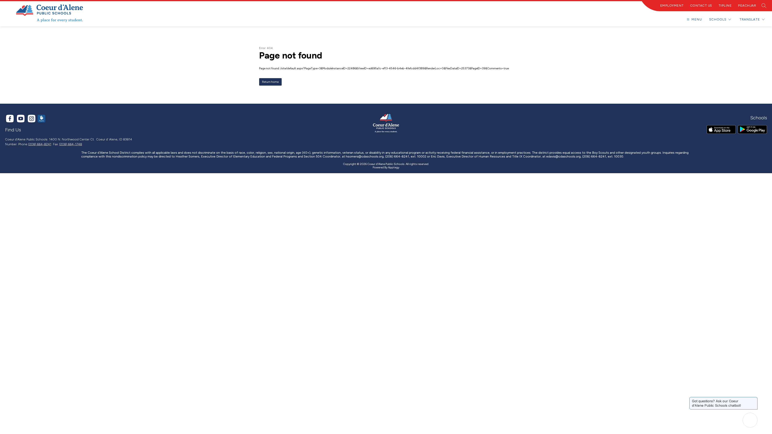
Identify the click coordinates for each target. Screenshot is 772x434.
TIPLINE (725, 5)
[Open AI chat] (750, 420)
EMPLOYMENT (672, 5)
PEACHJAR (747, 5)
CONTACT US (701, 5)
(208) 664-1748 (70, 144)
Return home (270, 82)
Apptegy (393, 167)
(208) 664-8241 (39, 144)
